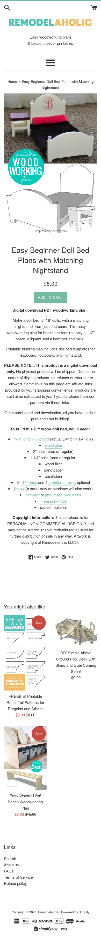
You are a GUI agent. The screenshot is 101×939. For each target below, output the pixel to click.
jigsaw (19, 488)
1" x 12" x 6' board (33, 439)
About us (11, 864)
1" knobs (29, 482)
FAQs (9, 871)
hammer (32, 494)
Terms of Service (18, 877)
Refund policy (15, 883)
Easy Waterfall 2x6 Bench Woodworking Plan (25, 802)
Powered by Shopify (75, 912)
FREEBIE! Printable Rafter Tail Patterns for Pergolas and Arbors (25, 702)
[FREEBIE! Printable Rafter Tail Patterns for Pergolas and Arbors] (25, 653)
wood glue (53, 445)
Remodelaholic (49, 912)
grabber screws (61, 482)
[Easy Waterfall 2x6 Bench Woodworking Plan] (25, 758)
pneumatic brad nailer (63, 494)
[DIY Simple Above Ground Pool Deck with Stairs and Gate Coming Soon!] (75, 631)
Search (10, 858)
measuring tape (53, 501)
